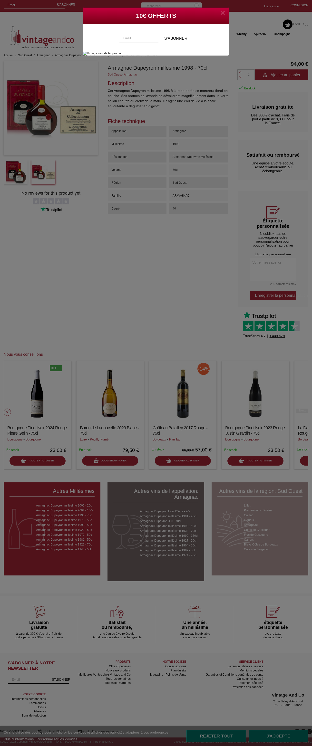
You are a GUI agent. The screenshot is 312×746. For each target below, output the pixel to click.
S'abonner (175, 38)
